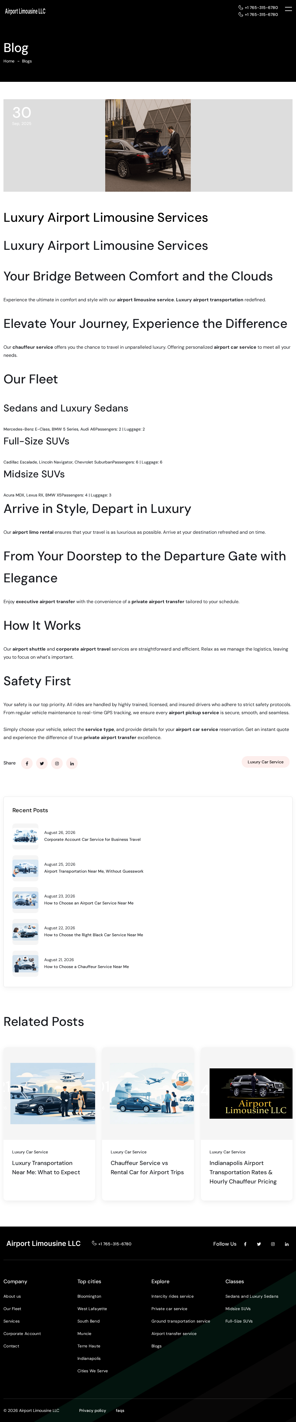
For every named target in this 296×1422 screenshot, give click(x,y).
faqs (120, 1410)
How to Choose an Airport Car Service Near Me (89, 903)
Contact (11, 1346)
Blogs (27, 61)
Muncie (84, 1333)
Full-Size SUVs (239, 1321)
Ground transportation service (180, 1321)
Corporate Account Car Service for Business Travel (92, 839)
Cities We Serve (92, 1370)
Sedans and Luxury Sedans (251, 1296)
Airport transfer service (174, 1333)
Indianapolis (89, 1358)
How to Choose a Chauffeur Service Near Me (86, 966)
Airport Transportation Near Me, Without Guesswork (93, 871)
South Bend (88, 1321)
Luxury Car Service (266, 761)
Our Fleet (12, 1308)
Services (11, 1321)
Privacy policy (92, 1410)
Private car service (169, 1308)
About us (12, 1296)
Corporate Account (22, 1333)
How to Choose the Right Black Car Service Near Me (93, 934)
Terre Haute (88, 1346)
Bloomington (89, 1296)
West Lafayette (92, 1308)
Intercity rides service (172, 1296)
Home (8, 61)
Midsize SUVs (238, 1308)
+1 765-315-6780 (261, 7)
